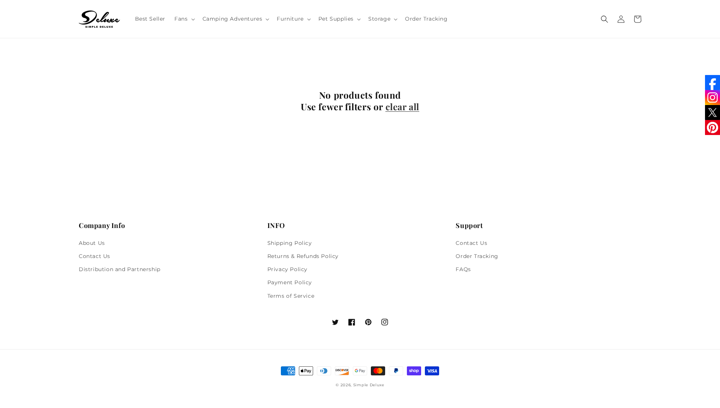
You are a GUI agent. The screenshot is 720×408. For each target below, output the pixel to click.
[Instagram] (712, 97)
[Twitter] (712, 112)
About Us (92, 243)
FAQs (463, 269)
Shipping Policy (289, 243)
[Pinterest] (712, 127)
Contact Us (94, 256)
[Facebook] (712, 82)
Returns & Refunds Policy (303, 256)
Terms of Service (291, 295)
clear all (402, 106)
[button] (184, 19)
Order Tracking (477, 256)
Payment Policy (289, 282)
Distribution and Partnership (119, 269)
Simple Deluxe (368, 384)
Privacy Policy (287, 269)
